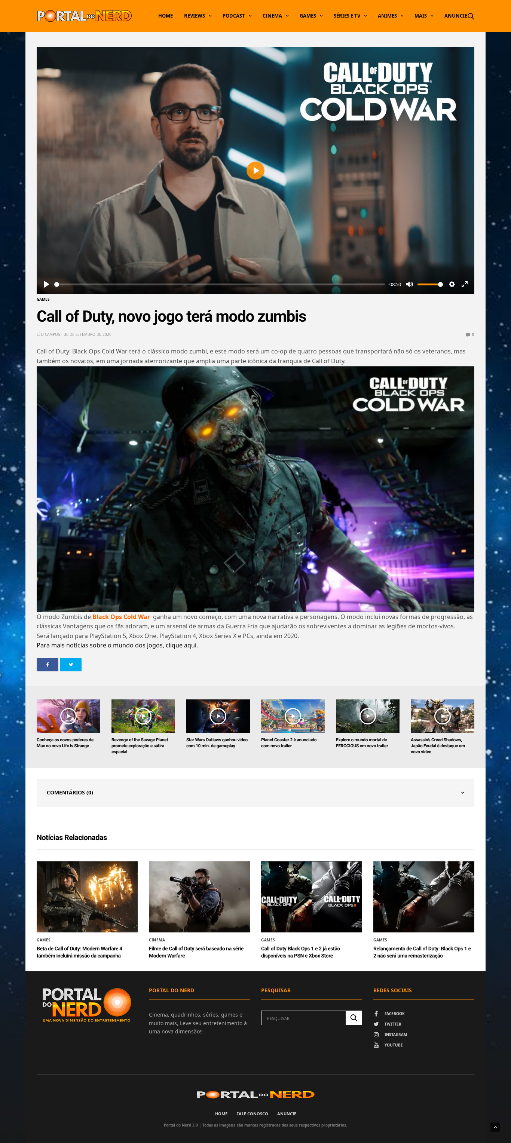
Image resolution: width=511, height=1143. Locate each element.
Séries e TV (347, 15)
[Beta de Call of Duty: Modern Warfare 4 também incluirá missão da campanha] (87, 896)
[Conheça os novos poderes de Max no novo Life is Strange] (68, 716)
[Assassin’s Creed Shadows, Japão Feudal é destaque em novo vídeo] (442, 716)
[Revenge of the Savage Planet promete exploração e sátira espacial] (143, 716)
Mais (420, 15)
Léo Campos (48, 334)
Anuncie (455, 15)
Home (165, 15)
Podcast (234, 15)
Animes (387, 15)
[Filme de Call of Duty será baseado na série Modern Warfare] (199, 896)
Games (308, 15)
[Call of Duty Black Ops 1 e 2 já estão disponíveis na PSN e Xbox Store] (311, 896)
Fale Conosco (252, 1113)
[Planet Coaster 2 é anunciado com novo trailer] (293, 716)
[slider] (219, 284)
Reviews (194, 15)
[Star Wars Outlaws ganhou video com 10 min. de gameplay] (218, 716)
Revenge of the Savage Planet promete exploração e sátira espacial (139, 745)
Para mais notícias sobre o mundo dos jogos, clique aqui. (117, 645)
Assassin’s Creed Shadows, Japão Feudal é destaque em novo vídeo (438, 745)
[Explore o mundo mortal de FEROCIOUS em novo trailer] (368, 716)
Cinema (272, 15)
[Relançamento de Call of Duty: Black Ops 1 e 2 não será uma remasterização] (423, 896)
